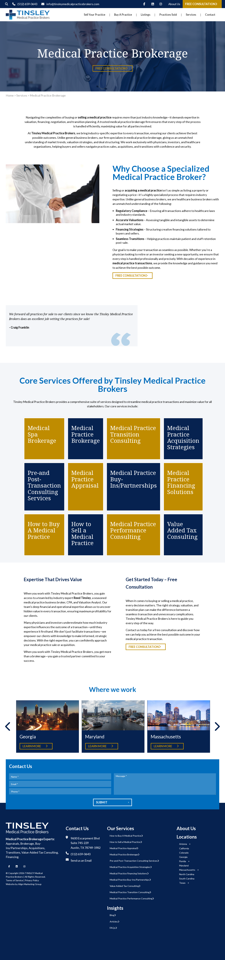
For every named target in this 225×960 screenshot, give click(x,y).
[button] (202, 4)
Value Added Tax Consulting (124, 886)
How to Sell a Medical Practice (125, 842)
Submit (112, 802)
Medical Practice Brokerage (124, 854)
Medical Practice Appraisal (123, 848)
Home (10, 95)
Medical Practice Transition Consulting (130, 892)
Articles (114, 921)
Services (21, 95)
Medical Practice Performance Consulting (131, 898)
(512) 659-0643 (27, 4)
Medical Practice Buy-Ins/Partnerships (129, 879)
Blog (112, 915)
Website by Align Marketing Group (24, 884)
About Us (174, 4)
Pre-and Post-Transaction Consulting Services (133, 860)
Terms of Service (14, 880)
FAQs (112, 927)
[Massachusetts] (113, 715)
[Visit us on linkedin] (154, 4)
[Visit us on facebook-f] (146, 4)
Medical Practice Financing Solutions (128, 873)
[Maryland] (47, 715)
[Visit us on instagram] (162, 4)
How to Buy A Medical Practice (125, 835)
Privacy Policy (32, 880)
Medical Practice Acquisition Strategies (130, 867)
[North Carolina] (178, 715)
